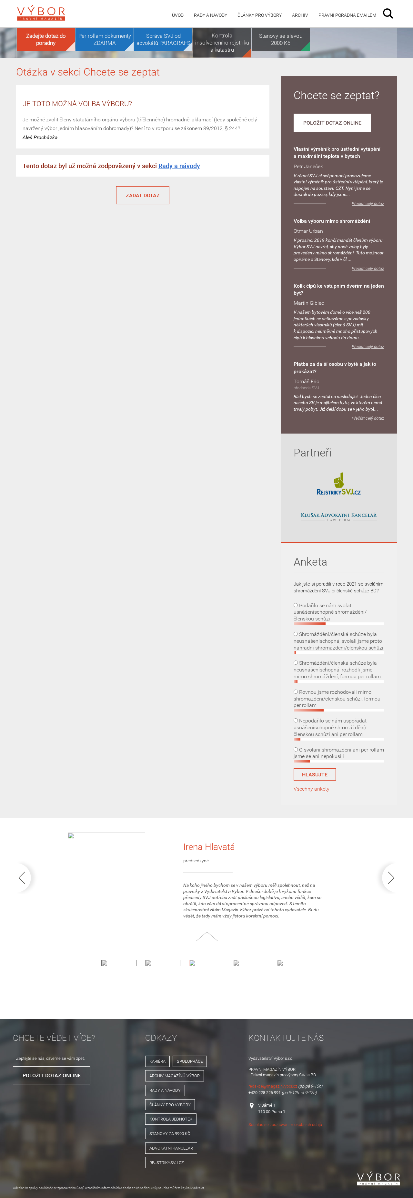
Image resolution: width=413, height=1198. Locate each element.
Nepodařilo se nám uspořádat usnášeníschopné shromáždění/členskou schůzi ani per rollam (330, 727)
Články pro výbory (259, 15)
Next (384, 877)
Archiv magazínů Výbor (174, 1076)
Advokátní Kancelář (171, 1148)
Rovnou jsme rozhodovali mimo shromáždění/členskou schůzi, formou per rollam (337, 698)
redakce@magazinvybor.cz (272, 1086)
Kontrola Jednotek (170, 1119)
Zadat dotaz (143, 195)
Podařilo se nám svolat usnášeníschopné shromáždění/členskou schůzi (330, 612)
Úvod (178, 15)
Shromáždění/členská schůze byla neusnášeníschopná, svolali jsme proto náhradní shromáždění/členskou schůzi (338, 640)
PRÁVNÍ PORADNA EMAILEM (347, 15)
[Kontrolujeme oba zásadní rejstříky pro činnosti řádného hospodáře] (338, 493)
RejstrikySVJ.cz (166, 1162)
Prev (28, 877)
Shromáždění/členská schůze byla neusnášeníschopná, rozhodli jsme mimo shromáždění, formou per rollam (337, 669)
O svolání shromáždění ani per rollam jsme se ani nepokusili (339, 753)
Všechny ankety (311, 788)
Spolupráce (190, 1061)
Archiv (300, 15)
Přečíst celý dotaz (368, 203)
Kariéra (157, 1061)
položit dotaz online (332, 122)
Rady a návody (210, 15)
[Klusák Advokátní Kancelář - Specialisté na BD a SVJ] (339, 517)
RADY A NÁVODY (165, 1090)
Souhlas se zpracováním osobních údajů (285, 1124)
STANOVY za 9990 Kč (169, 1133)
